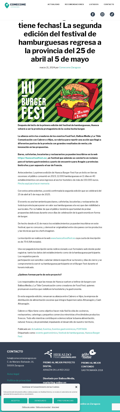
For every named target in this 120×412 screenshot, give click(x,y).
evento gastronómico (47, 333)
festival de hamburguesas (71, 333)
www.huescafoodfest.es (63, 238)
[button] (76, 387)
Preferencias (66, 401)
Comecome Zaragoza (15, 6)
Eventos (47, 329)
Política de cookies (28, 407)
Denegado (40, 401)
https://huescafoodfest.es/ (32, 158)
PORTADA (81, 329)
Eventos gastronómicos (63, 329)
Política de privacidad (43, 407)
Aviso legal (55, 407)
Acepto (15, 401)
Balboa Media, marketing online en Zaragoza (59, 382)
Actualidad (36, 329)
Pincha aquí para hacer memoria (33, 183)
